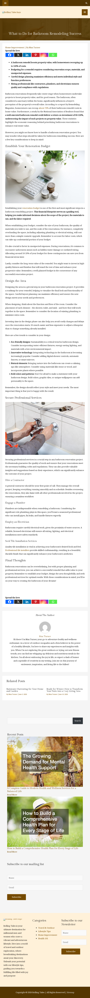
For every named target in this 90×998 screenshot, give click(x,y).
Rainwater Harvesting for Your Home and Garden (24, 690)
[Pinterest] (36, 55)
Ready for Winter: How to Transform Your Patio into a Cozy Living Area (65, 690)
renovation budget (31, 208)
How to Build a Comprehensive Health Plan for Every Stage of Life (42, 848)
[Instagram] (44, 55)
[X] (18, 55)
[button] (86, 3)
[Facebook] (10, 55)
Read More (12, 794)
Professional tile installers (17, 550)
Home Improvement (14, 47)
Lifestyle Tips (44, 931)
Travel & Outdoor (46, 927)
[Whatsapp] (53, 55)
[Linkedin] (27, 55)
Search (78, 720)
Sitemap (70, 992)
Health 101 (43, 938)
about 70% (44, 108)
